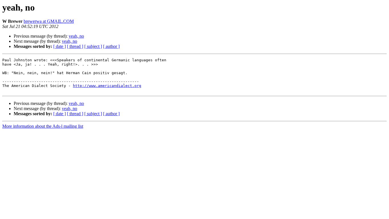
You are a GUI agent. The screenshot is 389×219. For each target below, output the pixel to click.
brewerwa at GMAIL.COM (49, 21)
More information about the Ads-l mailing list (42, 126)
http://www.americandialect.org (107, 86)
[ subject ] (93, 46)
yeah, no (76, 36)
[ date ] (59, 46)
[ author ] (111, 46)
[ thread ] (75, 46)
